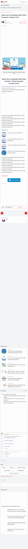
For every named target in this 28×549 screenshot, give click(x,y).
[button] (23, 23)
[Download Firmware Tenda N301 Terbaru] (14, 504)
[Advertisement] (14, 41)
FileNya (4, 2)
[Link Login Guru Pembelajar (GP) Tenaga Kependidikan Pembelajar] (4, 360)
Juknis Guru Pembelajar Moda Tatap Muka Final (16, 145)
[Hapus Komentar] (25, 434)
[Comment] (25, 390)
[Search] (23, 2)
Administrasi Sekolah (14, 473)
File (7, 219)
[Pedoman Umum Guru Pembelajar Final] (4, 136)
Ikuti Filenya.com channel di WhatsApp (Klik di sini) (11, 7)
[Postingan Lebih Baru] (26, 213)
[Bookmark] (3, 207)
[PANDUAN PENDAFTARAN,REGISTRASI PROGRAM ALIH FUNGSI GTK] (4, 387)
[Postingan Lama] (2, 213)
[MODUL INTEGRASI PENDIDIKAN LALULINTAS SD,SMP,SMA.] (4, 380)
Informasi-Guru (5, 175)
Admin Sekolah (7, 470)
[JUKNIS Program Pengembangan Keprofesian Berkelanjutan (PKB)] (4, 154)
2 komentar (9, 207)
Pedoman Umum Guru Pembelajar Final (15, 132)
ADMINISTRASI (21, 470)
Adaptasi (11, 467)
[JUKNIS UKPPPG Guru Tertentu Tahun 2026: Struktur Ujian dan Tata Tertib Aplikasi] (4, 513)
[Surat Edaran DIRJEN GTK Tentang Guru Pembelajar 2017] (4, 367)
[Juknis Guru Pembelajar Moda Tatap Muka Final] (4, 148)
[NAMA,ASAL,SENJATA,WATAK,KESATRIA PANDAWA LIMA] (4, 526)
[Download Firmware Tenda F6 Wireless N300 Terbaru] (4, 533)
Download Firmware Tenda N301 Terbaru (11, 506)
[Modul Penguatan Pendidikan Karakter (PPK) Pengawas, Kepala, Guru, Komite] (4, 373)
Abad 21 (4, 467)
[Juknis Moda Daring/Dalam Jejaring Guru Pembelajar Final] (4, 142)
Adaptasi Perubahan (21, 467)
